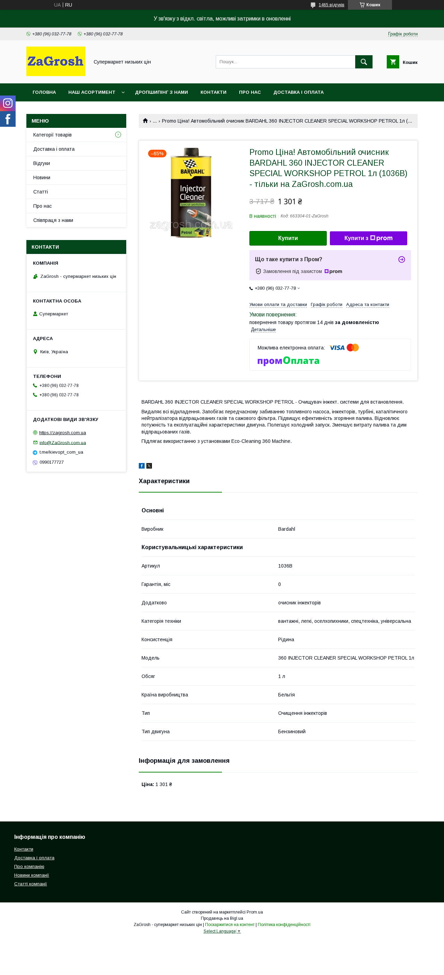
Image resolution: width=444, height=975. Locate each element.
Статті (40, 192)
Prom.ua (255, 912)
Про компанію (29, 866)
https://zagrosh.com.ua (62, 432)
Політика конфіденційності (284, 924)
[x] (149, 467)
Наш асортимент (92, 92)
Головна (44, 92)
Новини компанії (31, 875)
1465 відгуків (331, 4)
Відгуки (41, 163)
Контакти (213, 92)
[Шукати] (364, 61)
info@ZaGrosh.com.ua (63, 442)
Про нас (250, 92)
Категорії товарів (52, 135)
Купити (288, 238)
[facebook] (142, 467)
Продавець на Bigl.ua (222, 918)
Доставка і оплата (298, 92)
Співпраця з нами (53, 220)
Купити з (356, 238)
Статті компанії (30, 883)
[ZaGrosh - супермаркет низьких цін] (55, 74)
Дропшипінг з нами (161, 92)
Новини (41, 177)
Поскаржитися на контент (230, 924)
